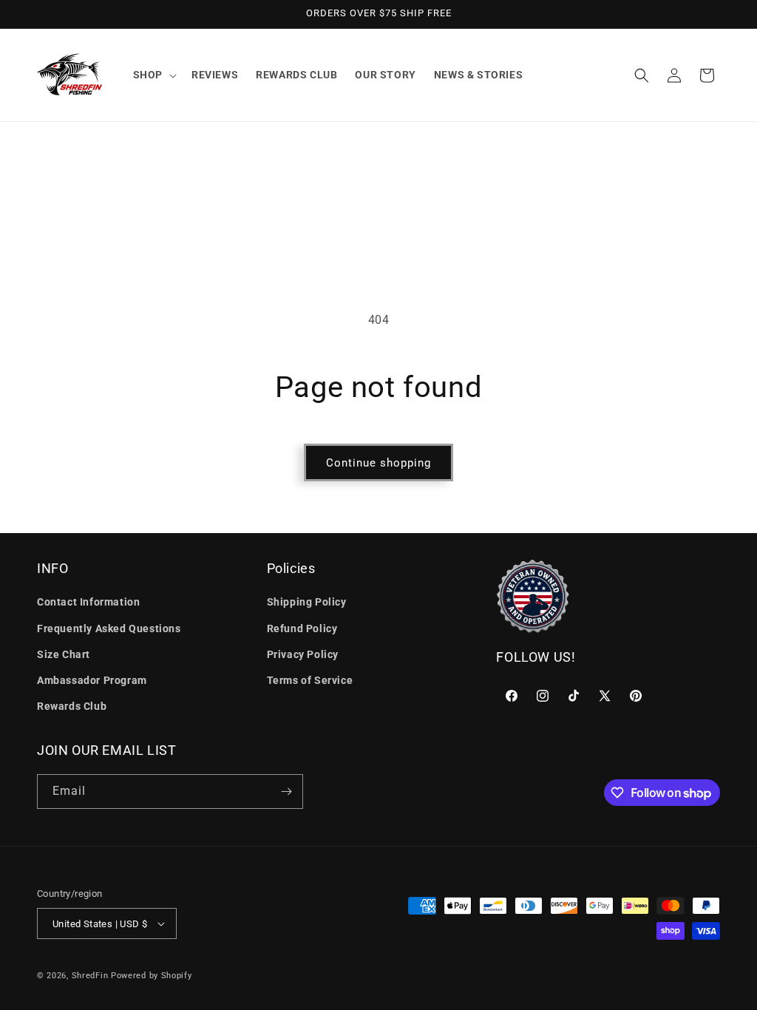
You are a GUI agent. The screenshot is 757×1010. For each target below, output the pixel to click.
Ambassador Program (92, 680)
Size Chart (63, 654)
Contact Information (88, 602)
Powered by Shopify (151, 975)
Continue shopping (378, 463)
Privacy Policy (303, 654)
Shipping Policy (307, 602)
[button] (153, 74)
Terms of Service (310, 680)
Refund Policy (302, 628)
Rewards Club (71, 706)
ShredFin (90, 975)
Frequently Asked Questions (109, 628)
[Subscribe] (286, 791)
